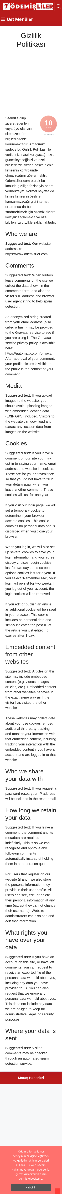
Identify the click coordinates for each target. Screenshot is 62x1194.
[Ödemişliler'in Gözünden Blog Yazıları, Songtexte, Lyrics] (28, 6)
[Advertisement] (31, 80)
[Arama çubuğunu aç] (59, 6)
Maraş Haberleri (31, 1078)
